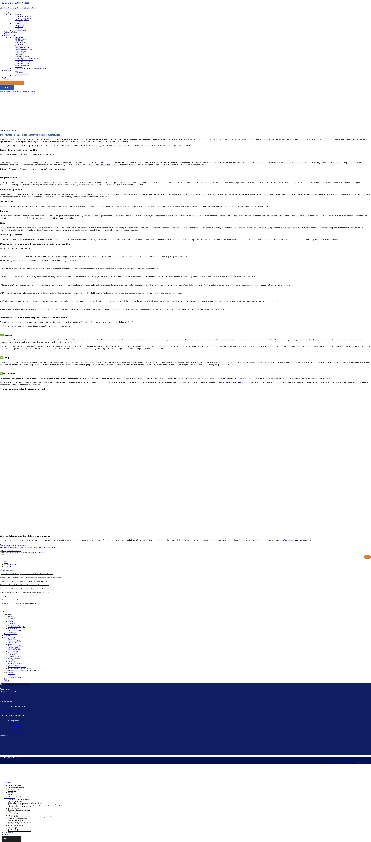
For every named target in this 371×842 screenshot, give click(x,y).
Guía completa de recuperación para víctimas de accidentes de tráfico (19, 596)
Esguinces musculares (22, 56)
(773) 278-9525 (5, 706)
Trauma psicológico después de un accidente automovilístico (16, 607)
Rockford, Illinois (20, 30)
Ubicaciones (7, 13)
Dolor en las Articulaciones (23, 49)
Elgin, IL (18, 28)
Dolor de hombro (20, 51)
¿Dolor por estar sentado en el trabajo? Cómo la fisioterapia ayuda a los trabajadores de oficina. (26, 574)
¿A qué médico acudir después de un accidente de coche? (16, 599)
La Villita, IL (19, 21)
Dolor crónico (19, 54)
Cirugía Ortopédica (21, 42)
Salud (5, 561)
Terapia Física (19, 37)
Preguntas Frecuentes (21, 74)
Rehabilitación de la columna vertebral (27, 58)
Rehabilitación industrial (22, 63)
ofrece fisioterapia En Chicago (290, 540)
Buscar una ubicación (12, 83)
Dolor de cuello (20, 53)
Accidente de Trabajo (10, 32)
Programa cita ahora (7, 696)
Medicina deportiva (21, 39)
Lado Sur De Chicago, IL (23, 16)
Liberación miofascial (22, 65)
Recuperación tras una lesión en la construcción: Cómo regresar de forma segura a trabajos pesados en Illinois (30, 577)
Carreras (18, 75)
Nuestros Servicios (9, 35)
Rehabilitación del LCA (22, 61)
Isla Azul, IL (19, 27)
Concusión (18, 67)
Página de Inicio (16, 725)
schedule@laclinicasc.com (8, 711)
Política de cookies (365, 762)
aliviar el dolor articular (280, 378)
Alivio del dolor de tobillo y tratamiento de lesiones (31, 68)
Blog (5, 77)
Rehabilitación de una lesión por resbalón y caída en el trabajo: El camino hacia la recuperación (27, 588)
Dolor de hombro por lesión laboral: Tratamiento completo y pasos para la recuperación (24, 581)
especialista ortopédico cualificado (105, 165)
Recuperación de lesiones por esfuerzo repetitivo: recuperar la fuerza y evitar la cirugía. (24, 585)
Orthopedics (19, 41)
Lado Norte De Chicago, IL (23, 18)
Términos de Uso (337, 762)
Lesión (6, 563)
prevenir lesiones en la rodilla (238, 382)
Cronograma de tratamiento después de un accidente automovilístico (18, 603)
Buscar (2, 554)
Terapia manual (20, 46)
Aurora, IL (18, 23)
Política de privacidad (351, 762)
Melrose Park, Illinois (22, 20)
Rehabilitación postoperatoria (24, 60)
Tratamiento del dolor (10, 564)
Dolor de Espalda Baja (22, 47)
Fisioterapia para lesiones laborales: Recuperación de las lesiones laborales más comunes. (24, 592)
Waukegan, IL (19, 25)
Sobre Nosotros (8, 70)
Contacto (6, 79)
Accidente (7, 34)
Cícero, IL (18, 14)
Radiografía (19, 44)
